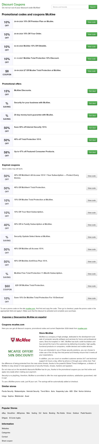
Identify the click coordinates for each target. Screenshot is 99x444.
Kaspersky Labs (62, 391)
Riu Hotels (61, 413)
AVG (71, 391)
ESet (76, 391)
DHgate (5, 418)
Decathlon (11, 413)
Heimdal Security (32, 391)
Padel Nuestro (86, 413)
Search (93, 7)
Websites (5, 428)
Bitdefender (19, 396)
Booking (52, 413)
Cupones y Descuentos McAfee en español (24, 317)
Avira (53, 391)
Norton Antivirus (85, 391)
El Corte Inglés (15, 418)
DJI (40, 413)
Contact (5, 436)
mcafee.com (30, 308)
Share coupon (7, 441)
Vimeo (68, 413)
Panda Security (7, 391)
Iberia (45, 413)
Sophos (11, 396)
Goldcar (76, 413)
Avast (27, 396)
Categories (6, 432)
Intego (4, 396)
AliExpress (21, 413)
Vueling (34, 413)
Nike (28, 413)
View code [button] (92, 22)
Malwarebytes (20, 391)
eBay (4, 413)
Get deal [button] (92, 91)
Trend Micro (45, 391)
